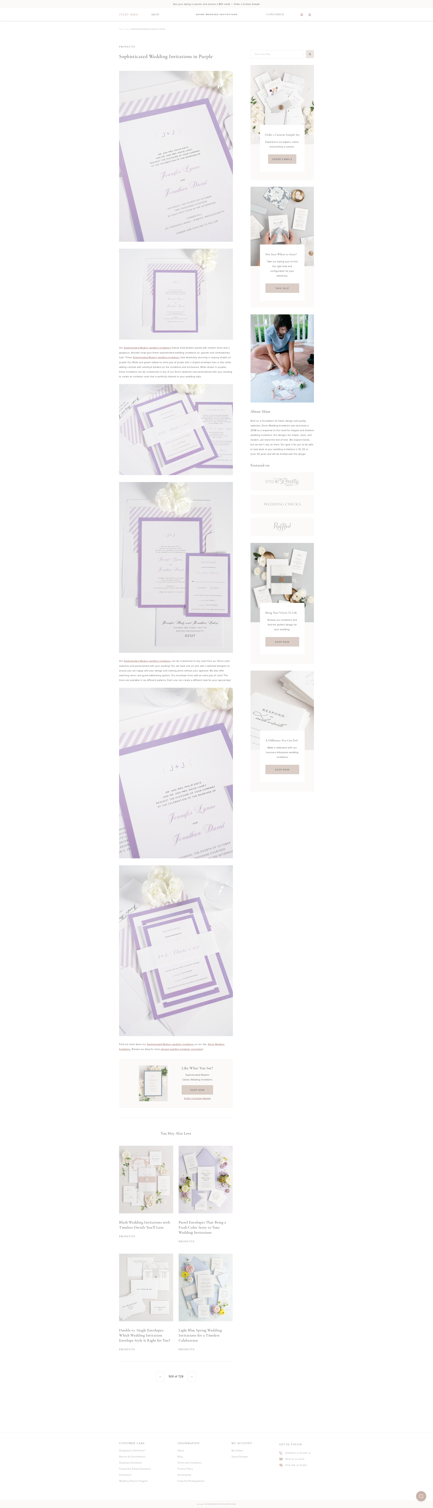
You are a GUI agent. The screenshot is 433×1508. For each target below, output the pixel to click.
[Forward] (191, 1376)
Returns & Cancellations (132, 1456)
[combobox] (276, 54)
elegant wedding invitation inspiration (182, 1049)
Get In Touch (290, 1444)
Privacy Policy (185, 1468)
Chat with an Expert (296, 1465)
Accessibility (184, 1474)
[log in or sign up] (302, 14)
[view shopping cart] (310, 14)
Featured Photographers (191, 1480)
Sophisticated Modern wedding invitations (147, 348)
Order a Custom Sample (197, 1098)
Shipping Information (130, 1462)
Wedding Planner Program (133, 1480)
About (181, 1450)
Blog (180, 1456)
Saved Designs (240, 1456)
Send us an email (294, 1458)
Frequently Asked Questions (135, 1468)
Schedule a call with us (298, 1452)
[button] (421, 1496)
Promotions (125, 1474)
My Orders (237, 1450)
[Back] (160, 1376)
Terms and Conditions (189, 1462)
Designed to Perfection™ (132, 1450)
